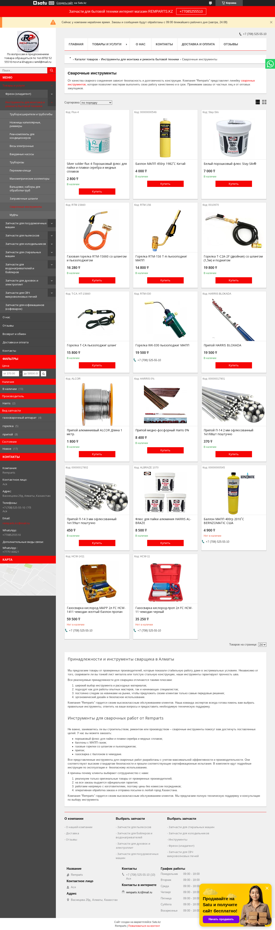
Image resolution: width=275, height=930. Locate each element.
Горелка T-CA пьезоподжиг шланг (91, 345)
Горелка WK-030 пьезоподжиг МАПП (162, 345)
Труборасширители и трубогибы (31, 114)
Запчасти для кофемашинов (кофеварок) (24, 307)
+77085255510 (191, 11)
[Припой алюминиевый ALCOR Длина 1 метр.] (97, 404)
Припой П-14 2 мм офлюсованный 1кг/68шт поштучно (228, 432)
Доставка (72, 833)
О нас (6, 317)
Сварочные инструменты (26, 207)
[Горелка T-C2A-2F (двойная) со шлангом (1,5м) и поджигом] (234, 230)
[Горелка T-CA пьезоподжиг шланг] (97, 319)
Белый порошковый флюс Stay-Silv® (230, 164)
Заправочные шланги (24, 198)
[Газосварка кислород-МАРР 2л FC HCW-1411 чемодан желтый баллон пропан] (97, 582)
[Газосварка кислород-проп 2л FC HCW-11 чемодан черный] (165, 582)
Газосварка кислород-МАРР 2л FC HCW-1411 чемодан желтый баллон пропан (96, 610)
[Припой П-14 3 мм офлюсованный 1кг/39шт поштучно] (97, 493)
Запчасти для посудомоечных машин (26, 225)
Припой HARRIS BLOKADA (222, 345)
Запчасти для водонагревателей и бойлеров (19, 268)
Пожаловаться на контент (144, 925)
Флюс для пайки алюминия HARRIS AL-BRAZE (163, 521)
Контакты (9, 351)
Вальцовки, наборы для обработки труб (25, 188)
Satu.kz (156, 922)
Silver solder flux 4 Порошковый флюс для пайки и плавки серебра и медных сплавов (97, 167)
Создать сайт (65, 3)
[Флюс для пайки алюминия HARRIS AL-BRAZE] (165, 493)
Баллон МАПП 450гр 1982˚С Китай (160, 164)
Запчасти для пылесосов (22, 235)
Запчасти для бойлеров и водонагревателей (134, 835)
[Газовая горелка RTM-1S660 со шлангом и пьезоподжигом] (97, 230)
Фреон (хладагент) (18, 94)
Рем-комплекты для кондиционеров (22, 136)
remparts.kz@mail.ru (16, 523)
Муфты (14, 215)
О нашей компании (79, 827)
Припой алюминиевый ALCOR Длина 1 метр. (94, 432)
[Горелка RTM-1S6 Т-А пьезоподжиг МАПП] (165, 230)
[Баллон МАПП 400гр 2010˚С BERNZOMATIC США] (234, 493)
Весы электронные (22, 146)
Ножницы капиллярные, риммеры (25, 124)
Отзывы (8, 325)
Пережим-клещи (20, 170)
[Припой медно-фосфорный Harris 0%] (165, 404)
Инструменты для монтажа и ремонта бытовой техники (25, 104)
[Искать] (51, 70)
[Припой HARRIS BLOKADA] (234, 319)
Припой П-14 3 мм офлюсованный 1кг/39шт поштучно (91, 521)
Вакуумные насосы (22, 154)
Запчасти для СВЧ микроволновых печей (21, 294)
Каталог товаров (86, 59)
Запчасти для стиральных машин (23, 254)
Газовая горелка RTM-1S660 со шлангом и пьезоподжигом (97, 258)
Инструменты (178, 839)
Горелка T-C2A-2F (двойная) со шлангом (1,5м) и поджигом (233, 258)
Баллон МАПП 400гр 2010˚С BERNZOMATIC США (224, 521)
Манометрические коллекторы (29, 178)
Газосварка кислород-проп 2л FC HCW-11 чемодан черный (163, 610)
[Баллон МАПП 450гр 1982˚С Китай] (165, 138)
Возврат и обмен (14, 334)
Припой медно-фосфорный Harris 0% (162, 430)
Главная (76, 44)
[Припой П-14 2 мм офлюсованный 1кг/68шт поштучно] (234, 404)
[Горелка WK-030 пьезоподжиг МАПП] (165, 319)
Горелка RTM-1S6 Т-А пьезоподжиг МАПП (161, 258)
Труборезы (17, 162)
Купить (97, 191)
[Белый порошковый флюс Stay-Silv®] (234, 138)
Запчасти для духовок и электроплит (21, 282)
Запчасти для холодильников (25, 244)
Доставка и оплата (16, 342)
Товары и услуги (14, 85)
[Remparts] (28, 41)
